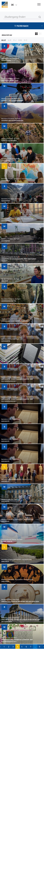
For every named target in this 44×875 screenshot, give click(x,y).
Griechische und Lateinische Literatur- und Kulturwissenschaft (17, 640)
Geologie (4, 281)
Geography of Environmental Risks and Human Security (18, 260)
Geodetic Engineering (9, 140)
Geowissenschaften (8, 301)
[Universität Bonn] (5, 5)
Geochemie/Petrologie (9, 80)
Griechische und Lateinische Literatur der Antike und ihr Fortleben (20, 620)
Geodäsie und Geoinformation (12, 100)
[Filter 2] (40, 34)
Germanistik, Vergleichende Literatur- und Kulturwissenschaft (17, 380)
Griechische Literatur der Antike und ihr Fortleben (20, 601)
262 (7, 35)
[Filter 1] (36, 34)
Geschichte (5, 421)
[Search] (40, 16)
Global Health (6, 541)
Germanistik (5, 341)
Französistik (6, 60)
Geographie (5, 161)
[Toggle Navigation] (39, 4)
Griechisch (5, 561)
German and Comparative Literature (14, 321)
